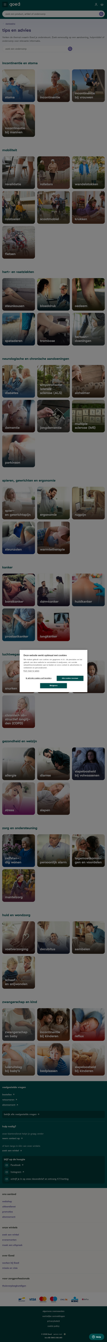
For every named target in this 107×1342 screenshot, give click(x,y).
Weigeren (53, 686)
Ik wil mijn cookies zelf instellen (38, 678)
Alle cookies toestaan (70, 678)
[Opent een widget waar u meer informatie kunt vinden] (96, 1337)
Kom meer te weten (31, 671)
